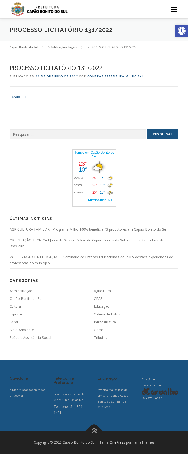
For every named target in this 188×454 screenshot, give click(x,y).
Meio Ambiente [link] (22, 330)
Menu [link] (174, 9)
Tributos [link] (100, 337)
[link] (181, 31)
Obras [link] (99, 330)
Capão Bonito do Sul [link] (26, 298)
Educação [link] (101, 306)
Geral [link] (14, 322)
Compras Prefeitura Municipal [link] (115, 76)
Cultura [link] (15, 306)
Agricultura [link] (102, 291)
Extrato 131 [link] (18, 96)
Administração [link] (21, 291)
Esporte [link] (16, 314)
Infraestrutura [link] (105, 322)
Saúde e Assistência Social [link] (30, 337)
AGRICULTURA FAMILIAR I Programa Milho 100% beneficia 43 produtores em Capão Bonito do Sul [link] (88, 229)
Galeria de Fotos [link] (107, 314)
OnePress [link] (117, 442)
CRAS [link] (98, 298)
